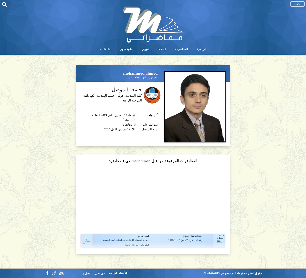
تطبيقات (106, 49)
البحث (162, 49)
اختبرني (146, 49)
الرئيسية (201, 49)
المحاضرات (181, 49)
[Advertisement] (153, 198)
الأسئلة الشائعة (118, 273)
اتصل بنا (86, 273)
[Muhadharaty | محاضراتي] (153, 42)
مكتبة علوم (126, 49)
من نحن (100, 273)
